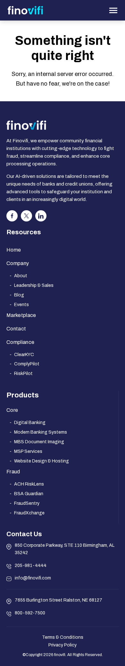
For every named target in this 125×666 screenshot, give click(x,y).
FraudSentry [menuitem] (26, 503)
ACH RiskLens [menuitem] (29, 484)
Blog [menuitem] (19, 295)
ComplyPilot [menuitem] (26, 364)
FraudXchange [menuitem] (29, 513)
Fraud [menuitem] (13, 471)
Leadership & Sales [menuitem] (34, 285)
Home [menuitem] (13, 250)
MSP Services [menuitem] (28, 451)
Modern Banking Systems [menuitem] (40, 432)
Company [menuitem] (17, 263)
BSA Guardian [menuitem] (28, 493)
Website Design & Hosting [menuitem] (41, 461)
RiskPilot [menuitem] (23, 373)
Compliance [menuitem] (20, 342)
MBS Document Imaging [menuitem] (39, 441)
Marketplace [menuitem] (21, 315)
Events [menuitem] (21, 304)
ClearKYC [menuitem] (24, 354)
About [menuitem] (20, 275)
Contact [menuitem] (16, 328)
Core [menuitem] (12, 410)
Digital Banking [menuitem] (30, 422)
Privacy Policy (62, 645)
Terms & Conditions (62, 637)
